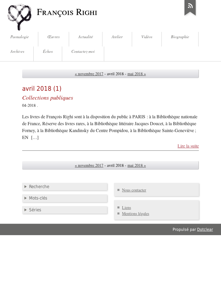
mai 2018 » (136, 73)
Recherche (39, 186)
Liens (126, 207)
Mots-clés (38, 198)
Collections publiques (47, 97)
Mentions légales (135, 213)
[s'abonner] (190, 15)
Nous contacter (134, 190)
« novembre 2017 (89, 73)
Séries (35, 209)
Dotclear (205, 229)
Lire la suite (188, 146)
